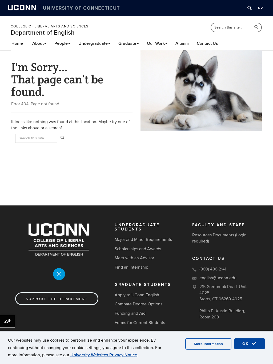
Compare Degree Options (138, 304)
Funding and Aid (130, 313)
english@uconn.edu (217, 278)
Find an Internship (131, 267)
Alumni (182, 43)
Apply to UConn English (137, 295)
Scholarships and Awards (138, 249)
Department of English (43, 33)
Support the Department (57, 299)
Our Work (156, 43)
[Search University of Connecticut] (249, 8)
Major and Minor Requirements (143, 239)
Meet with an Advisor (134, 258)
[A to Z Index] (260, 8)
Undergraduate (93, 43)
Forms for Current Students (140, 322)
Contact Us (207, 43)
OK (246, 343)
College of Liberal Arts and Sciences (50, 26)
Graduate (127, 43)
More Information (208, 344)
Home (17, 43)
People (61, 43)
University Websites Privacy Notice (103, 355)
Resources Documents (213, 235)
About (38, 43)
